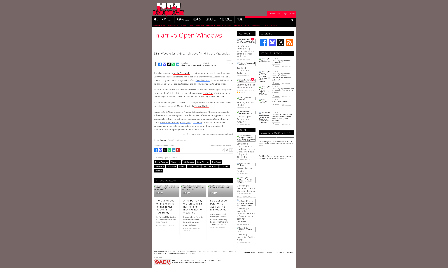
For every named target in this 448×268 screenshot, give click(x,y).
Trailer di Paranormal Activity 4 (243, 70)
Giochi (211, 20)
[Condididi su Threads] (169, 64)
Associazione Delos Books (168, 254)
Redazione (280, 252)
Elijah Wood (220, 83)
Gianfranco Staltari (191, 65)
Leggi (277, 66)
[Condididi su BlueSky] (164, 64)
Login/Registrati (289, 13)
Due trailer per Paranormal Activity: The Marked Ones (219, 205)
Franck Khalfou (201, 106)
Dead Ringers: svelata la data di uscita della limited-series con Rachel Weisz (275, 142)
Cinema (183, 20)
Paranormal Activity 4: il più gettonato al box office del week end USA (245, 51)
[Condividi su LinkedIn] (178, 64)
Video (240, 20)
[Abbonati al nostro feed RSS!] (290, 42)
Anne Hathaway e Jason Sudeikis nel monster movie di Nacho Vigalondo (192, 206)
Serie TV (197, 20)
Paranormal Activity (169, 122)
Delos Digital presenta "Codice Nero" (246, 237)
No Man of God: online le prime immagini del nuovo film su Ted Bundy (165, 206)
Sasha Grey (208, 93)
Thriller (191, 25)
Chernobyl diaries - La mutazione (246, 86)
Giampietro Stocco (269, 25)
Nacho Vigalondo (181, 73)
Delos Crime (256, 25)
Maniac (180, 105)
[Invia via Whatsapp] (173, 64)
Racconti (226, 20)
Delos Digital (173, 25)
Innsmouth (210, 25)
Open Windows (203, 80)
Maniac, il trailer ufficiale (245, 103)
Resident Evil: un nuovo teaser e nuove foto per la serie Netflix (276, 157)
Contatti (290, 252)
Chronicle (197, 122)
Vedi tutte (289, 133)
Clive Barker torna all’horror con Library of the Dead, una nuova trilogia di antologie (246, 150)
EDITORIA (275, 58)
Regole (269, 252)
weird (247, 25)
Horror (183, 25)
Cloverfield (185, 122)
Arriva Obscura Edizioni (244, 169)
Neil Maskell (218, 96)
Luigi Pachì (200, 25)
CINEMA (159, 193)
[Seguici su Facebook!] (264, 42)
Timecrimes (159, 76)
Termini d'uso (249, 252)
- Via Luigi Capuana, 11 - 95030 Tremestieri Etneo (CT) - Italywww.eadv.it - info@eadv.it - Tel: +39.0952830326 (196, 261)
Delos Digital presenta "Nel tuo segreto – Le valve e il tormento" (246, 189)
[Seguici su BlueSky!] (272, 42)
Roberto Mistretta (224, 25)
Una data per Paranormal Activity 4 (244, 119)
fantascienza (238, 25)
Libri (167, 20)
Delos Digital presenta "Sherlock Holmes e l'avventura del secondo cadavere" (246, 215)
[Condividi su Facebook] (160, 64)
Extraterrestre (205, 76)
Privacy (261, 252)
